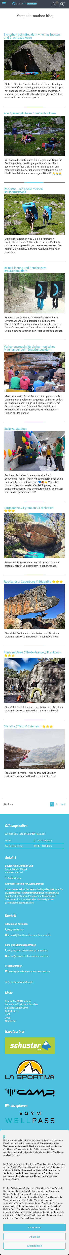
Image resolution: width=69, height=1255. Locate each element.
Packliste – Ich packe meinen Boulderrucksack (23, 190)
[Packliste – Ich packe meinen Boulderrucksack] (34, 214)
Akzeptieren (34, 1227)
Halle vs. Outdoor (15, 428)
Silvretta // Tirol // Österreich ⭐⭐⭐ (28, 726)
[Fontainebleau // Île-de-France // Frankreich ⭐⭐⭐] (34, 680)
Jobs (7, 1017)
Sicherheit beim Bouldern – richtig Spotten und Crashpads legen (32, 36)
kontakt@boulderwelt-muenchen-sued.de (29, 935)
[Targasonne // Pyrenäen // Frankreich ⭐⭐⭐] (34, 535)
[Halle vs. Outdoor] (34, 451)
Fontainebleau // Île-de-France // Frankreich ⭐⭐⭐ (32, 654)
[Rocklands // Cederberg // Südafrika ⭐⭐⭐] (34, 606)
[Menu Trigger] (3, 3)
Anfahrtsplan (15, 878)
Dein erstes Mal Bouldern (18, 1001)
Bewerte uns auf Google (20, 982)
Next (63, 804)
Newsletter (10, 1021)
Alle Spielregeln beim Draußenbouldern (30, 113)
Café (7, 1014)
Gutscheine (11, 1011)
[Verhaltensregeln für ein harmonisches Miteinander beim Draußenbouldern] (34, 372)
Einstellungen (34, 1245)
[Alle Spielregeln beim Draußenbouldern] (34, 136)
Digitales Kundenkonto (16, 1007)
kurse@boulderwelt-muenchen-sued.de (28, 956)
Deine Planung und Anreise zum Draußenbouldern (25, 269)
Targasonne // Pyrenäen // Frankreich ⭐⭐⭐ (28, 509)
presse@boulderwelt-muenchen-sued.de (29, 971)
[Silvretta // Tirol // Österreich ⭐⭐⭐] (34, 749)
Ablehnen (34, 1236)
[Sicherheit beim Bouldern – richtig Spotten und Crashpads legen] (34, 60)
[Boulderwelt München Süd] (24, 3)
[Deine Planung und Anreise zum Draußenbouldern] (34, 293)
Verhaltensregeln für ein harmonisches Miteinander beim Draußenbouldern (29, 348)
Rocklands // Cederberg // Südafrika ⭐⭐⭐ (33, 581)
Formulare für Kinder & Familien (21, 1004)
